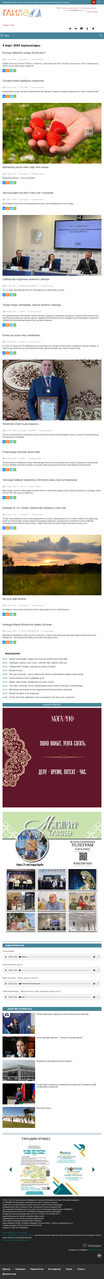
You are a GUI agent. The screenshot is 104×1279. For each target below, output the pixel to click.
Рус (98, 2)
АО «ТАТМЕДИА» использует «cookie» (19, 1235)
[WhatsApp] (14, 70)
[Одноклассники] (7, 70)
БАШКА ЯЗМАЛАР (52, 705)
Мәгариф (24, 59)
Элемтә (81, 1269)
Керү (12, 25)
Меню (6, 36)
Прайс (69, 1269)
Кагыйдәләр (54, 1269)
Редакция (20, 1269)
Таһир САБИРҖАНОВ (29, 631)
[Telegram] (93, 29)
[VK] (70, 29)
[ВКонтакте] (4, 70)
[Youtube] (81, 29)
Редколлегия (36, 1269)
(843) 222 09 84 (95, 1250)
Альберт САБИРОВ (28, 430)
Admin (22, 311)
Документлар (9, 1274)
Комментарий (37, 59)
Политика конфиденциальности (16, 1240)
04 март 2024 (10, 59)
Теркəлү (6, 25)
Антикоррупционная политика (15, 1232)
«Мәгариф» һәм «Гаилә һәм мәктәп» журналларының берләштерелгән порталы (36, 2)
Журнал (6, 1269)
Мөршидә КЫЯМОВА (29, 286)
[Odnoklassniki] (87, 29)
